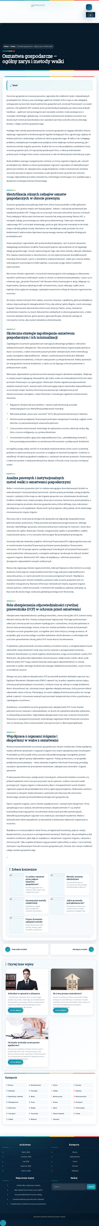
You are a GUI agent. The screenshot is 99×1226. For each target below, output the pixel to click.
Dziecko (78, 1085)
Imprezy (78, 1091)
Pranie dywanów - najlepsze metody (34, 920)
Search (91, 1187)
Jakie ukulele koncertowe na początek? (28, 1190)
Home (6, 46)
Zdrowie (56, 1119)
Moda (33, 1096)
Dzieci (55, 1085)
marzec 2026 (26, 1171)
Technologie (80, 1108)
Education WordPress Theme (49, 1217)
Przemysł (79, 1102)
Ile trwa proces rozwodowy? (67, 993)
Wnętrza (34, 1119)
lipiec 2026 (26, 1152)
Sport (55, 1108)
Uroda (78, 1113)
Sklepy (33, 1108)
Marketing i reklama (15, 1096)
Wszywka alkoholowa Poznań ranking (28, 1194)
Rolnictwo (12, 1108)
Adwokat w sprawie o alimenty (24, 993)
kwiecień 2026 (26, 1166)
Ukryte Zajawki (58, 1113)
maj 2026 (26, 1161)
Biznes (10, 1085)
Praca (33, 1102)
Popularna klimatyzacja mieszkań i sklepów (28, 1199)
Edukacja (11, 1091)
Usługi (10, 1119)
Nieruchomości (81, 1096)
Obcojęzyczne (13, 1102)
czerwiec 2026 (26, 1157)
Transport (11, 1113)
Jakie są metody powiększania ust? (75, 901)
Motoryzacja (57, 1096)
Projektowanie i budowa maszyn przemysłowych (28, 1204)
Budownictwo (36, 1085)
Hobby (55, 1091)
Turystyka (34, 1113)
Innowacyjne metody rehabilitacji (36, 901)
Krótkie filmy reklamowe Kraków (28, 1185)
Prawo (13, 46)
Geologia (34, 1091)
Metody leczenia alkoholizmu (75, 877)
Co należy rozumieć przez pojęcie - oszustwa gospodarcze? (35, 880)
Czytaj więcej (15, 1010)
